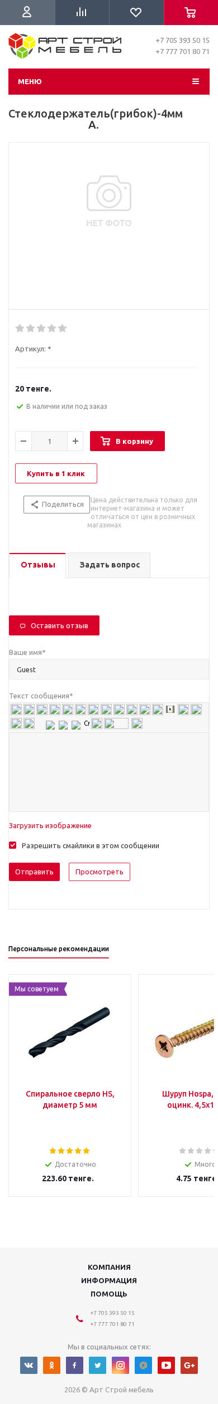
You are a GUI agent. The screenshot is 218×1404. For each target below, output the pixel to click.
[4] (52, 328)
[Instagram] (120, 1365)
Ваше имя (27, 652)
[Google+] (189, 1365)
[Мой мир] (143, 1365)
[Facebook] (74, 1365)
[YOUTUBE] (166, 1365)
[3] (41, 328)
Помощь (109, 1294)
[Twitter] (97, 1365)
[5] (63, 328)
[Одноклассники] (51, 1365)
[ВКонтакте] (28, 1365)
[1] (20, 328)
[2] (31, 328)
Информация (109, 1280)
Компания (109, 1267)
